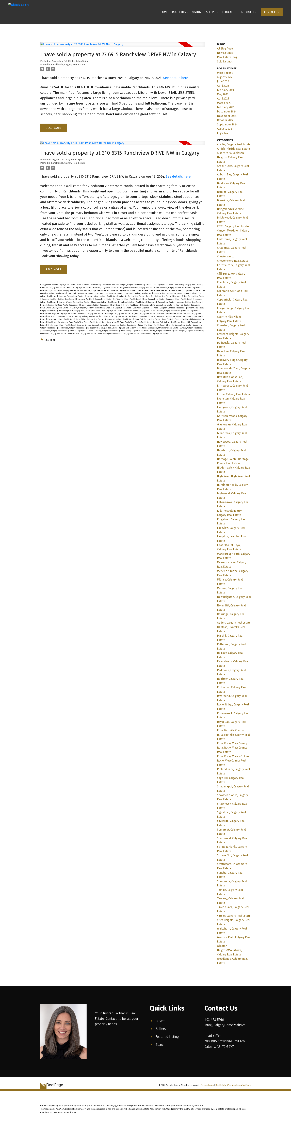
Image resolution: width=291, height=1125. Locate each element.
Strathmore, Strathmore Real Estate (163, 328)
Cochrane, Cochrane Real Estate (109, 293)
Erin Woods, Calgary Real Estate (126, 299)
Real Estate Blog (227, 57)
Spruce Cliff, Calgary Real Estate (132, 328)
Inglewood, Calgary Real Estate (187, 305)
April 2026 (223, 85)
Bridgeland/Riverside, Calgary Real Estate (138, 288)
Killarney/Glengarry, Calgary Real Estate (87, 308)
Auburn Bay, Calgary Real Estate (188, 285)
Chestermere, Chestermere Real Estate (154, 290)
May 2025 (222, 94)
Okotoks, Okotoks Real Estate (170, 313)
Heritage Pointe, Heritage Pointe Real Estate (59, 305)
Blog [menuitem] (240, 12)
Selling (211, 12)
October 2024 (225, 120)
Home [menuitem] (164, 12)
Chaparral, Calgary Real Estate (123, 290)
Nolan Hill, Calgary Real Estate (91, 313)
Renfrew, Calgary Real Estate (169, 316)
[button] (272, 12)
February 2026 (226, 90)
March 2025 (224, 103)
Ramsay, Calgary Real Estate (87, 316)
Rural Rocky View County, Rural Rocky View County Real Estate (73, 322)
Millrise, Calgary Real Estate (169, 311)
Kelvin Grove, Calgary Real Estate (54, 308)
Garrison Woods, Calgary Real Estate (74, 302)
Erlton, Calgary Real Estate (153, 299)
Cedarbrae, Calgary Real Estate (94, 290)
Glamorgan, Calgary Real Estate (104, 302)
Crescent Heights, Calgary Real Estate (101, 296)
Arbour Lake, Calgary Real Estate (159, 285)
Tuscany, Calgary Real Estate (107, 331)
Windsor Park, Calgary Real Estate (82, 334)
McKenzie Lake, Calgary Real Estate (107, 311)
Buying (196, 12)
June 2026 (223, 81)
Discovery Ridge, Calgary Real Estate (188, 296)
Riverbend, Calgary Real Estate (60, 319)
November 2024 (227, 116)
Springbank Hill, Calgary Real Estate (102, 328)
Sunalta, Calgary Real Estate (192, 328)
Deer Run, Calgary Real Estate (159, 296)
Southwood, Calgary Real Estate (72, 328)
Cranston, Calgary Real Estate (71, 296)
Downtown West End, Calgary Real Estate (93, 299)
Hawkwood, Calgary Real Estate (161, 302)
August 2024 (224, 128)
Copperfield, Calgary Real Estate (138, 293)
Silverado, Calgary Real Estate (179, 325)
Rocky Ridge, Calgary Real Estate (90, 319)
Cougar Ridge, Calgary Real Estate (168, 293)
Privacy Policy (207, 1085)
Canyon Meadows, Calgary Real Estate (63, 290)
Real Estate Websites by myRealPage (233, 1085)
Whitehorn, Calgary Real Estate (53, 334)
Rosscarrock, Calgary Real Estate (119, 319)
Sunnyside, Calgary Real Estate (55, 331)
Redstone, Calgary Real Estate (142, 316)
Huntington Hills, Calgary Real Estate (157, 305)
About (250, 12)
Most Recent (225, 72)
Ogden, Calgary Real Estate (144, 313)
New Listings (225, 52)
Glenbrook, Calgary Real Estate (132, 302)
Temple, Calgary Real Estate (81, 331)
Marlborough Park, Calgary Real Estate (74, 311)
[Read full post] (122, 46)
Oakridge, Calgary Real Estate (118, 313)
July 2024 (222, 133)
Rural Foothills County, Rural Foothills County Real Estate (233, 735)
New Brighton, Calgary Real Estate (62, 313)
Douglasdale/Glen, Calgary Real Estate (58, 299)
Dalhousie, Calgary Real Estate (132, 296)
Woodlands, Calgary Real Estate (154, 334)
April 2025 (223, 98)
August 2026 (224, 77)
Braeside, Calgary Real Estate (105, 288)
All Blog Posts (225, 48)
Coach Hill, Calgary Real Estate (81, 293)
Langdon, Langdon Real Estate (173, 308)
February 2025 (225, 107)
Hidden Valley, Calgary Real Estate (95, 305)
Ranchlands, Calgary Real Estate (68, 64)
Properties (178, 12)
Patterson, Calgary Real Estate (60, 316)
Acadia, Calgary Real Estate (64, 285)
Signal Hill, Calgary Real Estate (151, 325)
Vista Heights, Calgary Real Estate (188, 331)
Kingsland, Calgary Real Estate (119, 308)
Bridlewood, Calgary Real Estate (171, 288)
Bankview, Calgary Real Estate (53, 288)
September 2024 (227, 124)
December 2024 (226, 111)
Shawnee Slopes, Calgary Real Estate (93, 325)
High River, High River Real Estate (125, 305)
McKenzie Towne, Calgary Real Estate (140, 311)
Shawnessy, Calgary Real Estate (123, 325)
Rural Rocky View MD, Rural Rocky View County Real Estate (126, 322)
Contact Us (271, 12)
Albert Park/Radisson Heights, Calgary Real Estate (123, 285)
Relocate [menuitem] (228, 12)
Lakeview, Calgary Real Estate (145, 308)
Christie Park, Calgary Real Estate (186, 290)
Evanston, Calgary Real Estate (178, 299)
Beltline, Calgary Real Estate (79, 288)
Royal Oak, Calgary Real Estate (148, 319)
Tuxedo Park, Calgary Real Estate (134, 331)
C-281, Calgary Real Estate (233, 226)
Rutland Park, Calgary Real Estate (167, 322)
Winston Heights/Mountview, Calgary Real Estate (119, 334)
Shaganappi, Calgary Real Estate (61, 325)
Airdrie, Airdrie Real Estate (88, 285)
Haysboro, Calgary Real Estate (189, 302)
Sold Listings (225, 61)
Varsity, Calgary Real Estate (161, 331)
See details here (175, 78)
